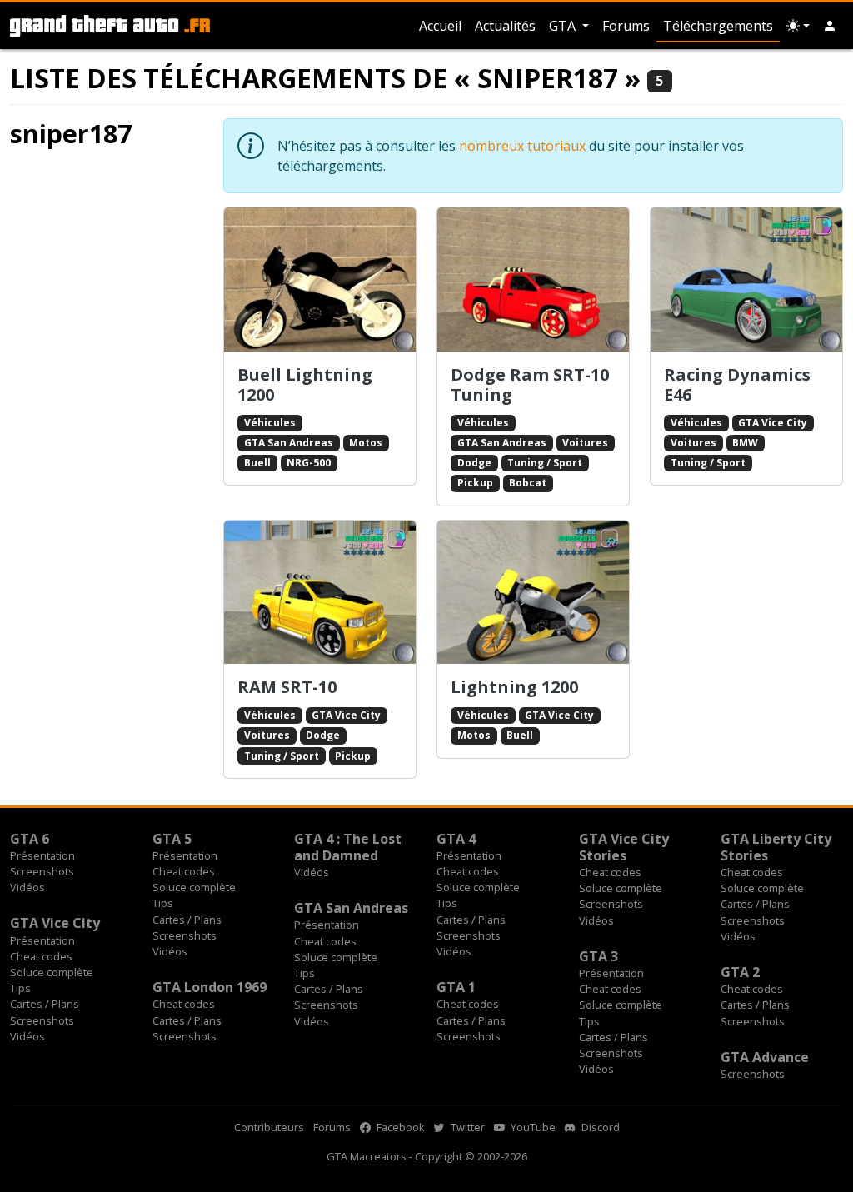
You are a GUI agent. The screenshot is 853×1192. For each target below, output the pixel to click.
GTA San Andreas (288, 443)
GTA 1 (456, 987)
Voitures (585, 443)
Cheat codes (183, 871)
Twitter (466, 1127)
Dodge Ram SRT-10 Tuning (530, 384)
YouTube (532, 1127)
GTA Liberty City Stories (776, 847)
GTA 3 (598, 956)
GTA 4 (456, 839)
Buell (257, 463)
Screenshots (42, 871)
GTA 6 (29, 839)
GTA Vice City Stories (624, 847)
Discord (599, 1127)
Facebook (399, 1127)
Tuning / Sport (544, 463)
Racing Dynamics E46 (737, 384)
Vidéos (27, 887)
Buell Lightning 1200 (304, 384)
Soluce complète (194, 887)
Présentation (42, 855)
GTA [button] (564, 26)
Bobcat (527, 483)
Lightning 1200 (514, 687)
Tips (162, 902)
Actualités (505, 26)
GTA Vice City (772, 423)
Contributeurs (269, 1127)
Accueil (440, 26)
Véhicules (270, 423)
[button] (829, 25)
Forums (626, 26)
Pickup (475, 483)
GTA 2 (740, 972)
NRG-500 (309, 463)
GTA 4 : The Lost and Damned (348, 847)
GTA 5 (172, 839)
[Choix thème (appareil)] (798, 25)
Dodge (474, 463)
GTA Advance (765, 1057)
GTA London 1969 (209, 987)
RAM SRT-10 (287, 687)
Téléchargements (718, 26)
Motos (365, 443)
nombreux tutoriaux (522, 146)
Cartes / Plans (187, 919)
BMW (745, 443)
